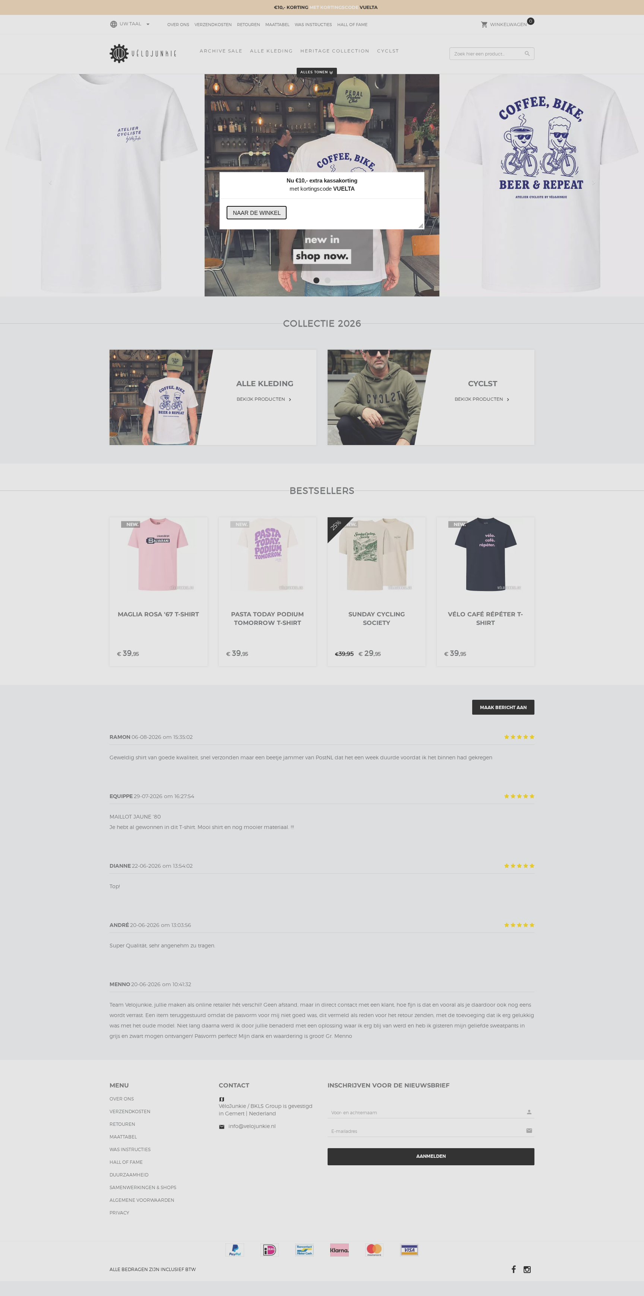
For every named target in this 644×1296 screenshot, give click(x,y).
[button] (256, 212)
